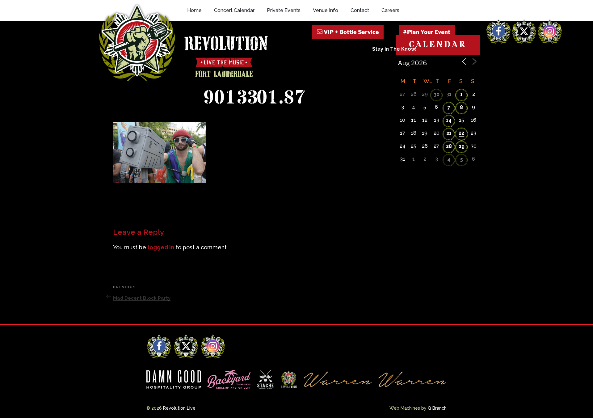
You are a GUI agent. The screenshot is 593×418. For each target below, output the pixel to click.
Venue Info (325, 10)
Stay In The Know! (394, 49)
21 (449, 133)
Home (194, 10)
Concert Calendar (234, 10)
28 (449, 146)
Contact (360, 10)
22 (461, 133)
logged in (161, 247)
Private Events (284, 10)
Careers (390, 10)
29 (462, 146)
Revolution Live (179, 408)
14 (449, 120)
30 (436, 94)
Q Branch (437, 408)
